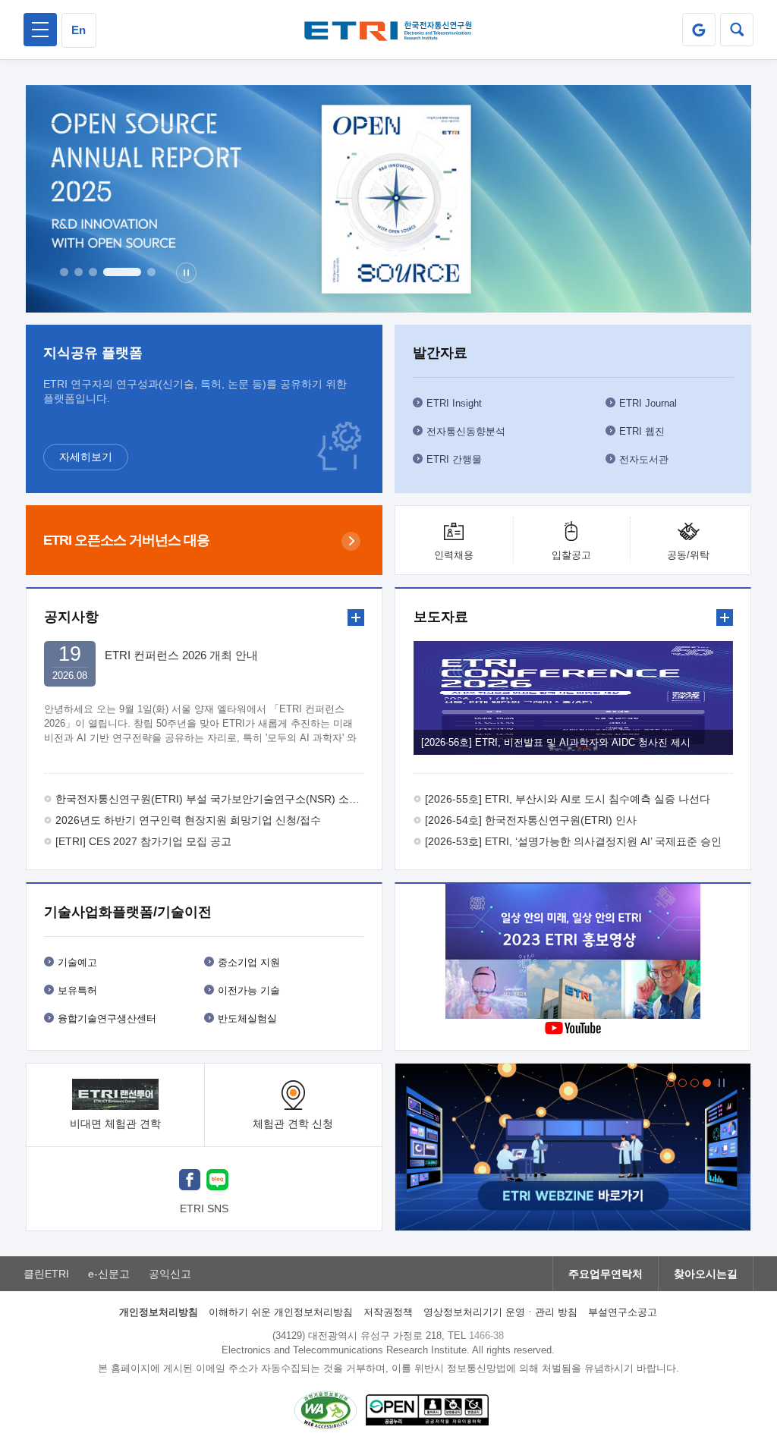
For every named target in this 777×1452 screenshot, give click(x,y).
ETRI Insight (454, 403)
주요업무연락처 (605, 1274)
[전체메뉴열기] (40, 29)
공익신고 (170, 1274)
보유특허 (77, 990)
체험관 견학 (293, 1123)
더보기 (356, 617)
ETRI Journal (648, 403)
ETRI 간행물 (454, 459)
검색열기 (736, 29)
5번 (151, 272)
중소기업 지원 (249, 962)
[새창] (190, 1181)
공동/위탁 (688, 555)
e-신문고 (109, 1274)
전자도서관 (643, 459)
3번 (93, 272)
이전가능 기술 (249, 990)
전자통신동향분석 (465, 431)
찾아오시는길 (706, 1274)
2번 (78, 272)
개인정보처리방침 (158, 1312)
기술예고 (77, 962)
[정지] (186, 272)
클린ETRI (46, 1274)
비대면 (115, 1123)
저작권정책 (388, 1312)
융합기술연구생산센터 (107, 1018)
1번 (64, 272)
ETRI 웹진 (642, 431)
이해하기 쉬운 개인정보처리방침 (281, 1312)
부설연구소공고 (622, 1312)
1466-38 (486, 1335)
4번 (122, 272)
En (78, 30)
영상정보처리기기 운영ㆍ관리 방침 (500, 1312)
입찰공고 (571, 555)
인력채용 (453, 555)
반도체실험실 (247, 1018)
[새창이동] (699, 29)
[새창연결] (572, 953)
